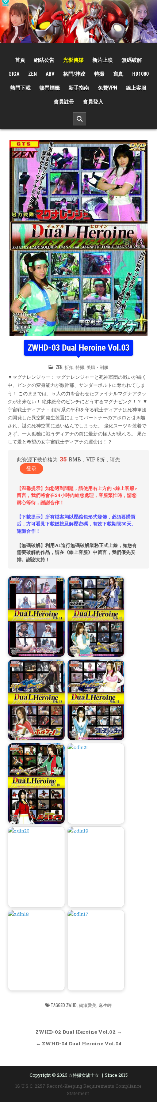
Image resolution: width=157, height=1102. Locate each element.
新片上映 (102, 60)
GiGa (13, 74)
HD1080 (140, 74)
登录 (31, 468)
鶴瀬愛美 (87, 1005)
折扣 (69, 367)
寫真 (118, 74)
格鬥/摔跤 (74, 74)
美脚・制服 (97, 367)
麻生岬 (105, 1005)
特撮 (99, 74)
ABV (50, 74)
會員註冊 (64, 102)
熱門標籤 (49, 88)
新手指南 (79, 88)
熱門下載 (20, 88)
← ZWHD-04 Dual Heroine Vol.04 (79, 1043)
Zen (32, 74)
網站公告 (44, 60)
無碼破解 (132, 60)
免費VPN (107, 88)
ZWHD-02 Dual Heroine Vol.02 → (78, 1032)
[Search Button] (79, 118)
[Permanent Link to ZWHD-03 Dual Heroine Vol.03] (78, 238)
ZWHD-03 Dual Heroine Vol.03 (78, 348)
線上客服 (136, 88)
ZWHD (71, 1005)
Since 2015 (116, 1075)
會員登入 (93, 102)
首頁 (20, 60)
